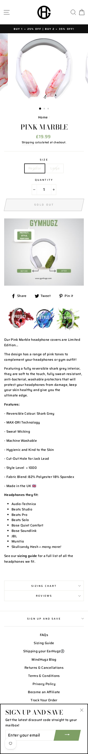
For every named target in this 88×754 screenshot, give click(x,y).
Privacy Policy (44, 684)
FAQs (44, 635)
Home (43, 117)
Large (55, 168)
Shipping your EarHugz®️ (44, 651)
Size (44, 160)
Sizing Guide (44, 643)
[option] (44, 29)
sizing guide (27, 555)
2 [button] (45, 109)
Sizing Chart (44, 586)
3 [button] (48, 109)
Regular (34, 168)
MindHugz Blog (44, 659)
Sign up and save (44, 619)
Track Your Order (44, 700)
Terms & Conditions (44, 675)
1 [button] (40, 109)
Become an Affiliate (44, 692)
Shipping (28, 142)
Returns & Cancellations (44, 667)
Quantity (44, 180)
